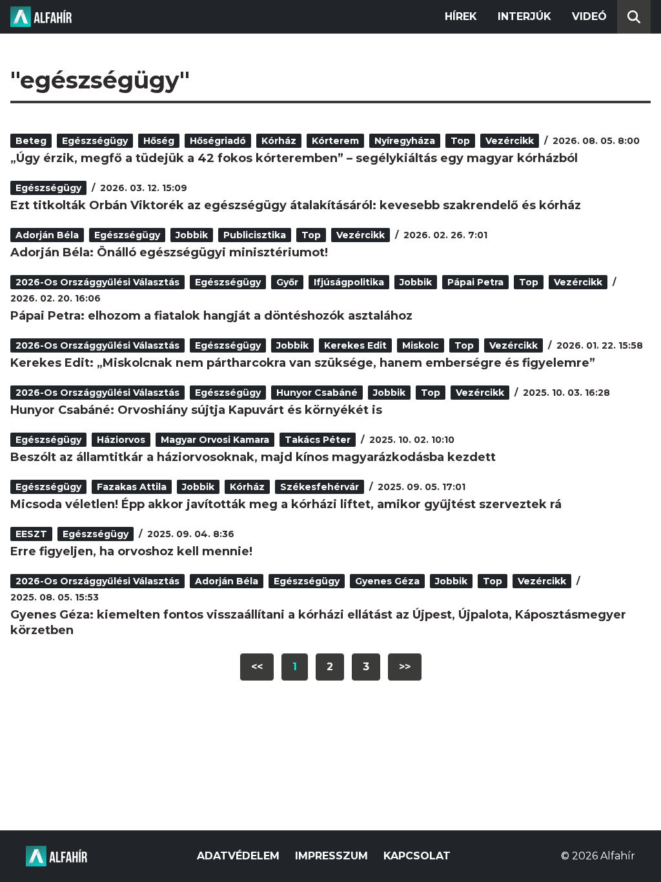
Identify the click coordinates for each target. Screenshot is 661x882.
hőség (158, 141)
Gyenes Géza (387, 581)
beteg (30, 141)
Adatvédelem (238, 856)
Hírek (461, 16)
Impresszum (331, 856)
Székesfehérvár (319, 487)
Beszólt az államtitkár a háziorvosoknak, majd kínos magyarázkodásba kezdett (253, 457)
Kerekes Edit (355, 345)
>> (405, 667)
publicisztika (254, 235)
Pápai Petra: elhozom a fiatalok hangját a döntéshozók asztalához (211, 316)
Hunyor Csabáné (317, 392)
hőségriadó (218, 141)
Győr (287, 282)
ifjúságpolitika (349, 282)
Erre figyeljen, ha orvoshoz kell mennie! (131, 551)
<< (257, 667)
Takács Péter (318, 440)
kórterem (335, 141)
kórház (278, 141)
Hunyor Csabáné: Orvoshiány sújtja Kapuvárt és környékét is (196, 410)
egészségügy (95, 141)
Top (460, 141)
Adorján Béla (47, 235)
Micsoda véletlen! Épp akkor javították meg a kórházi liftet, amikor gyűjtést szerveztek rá (286, 504)
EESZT (31, 534)
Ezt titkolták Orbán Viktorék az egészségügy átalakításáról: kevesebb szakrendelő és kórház (295, 205)
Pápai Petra (475, 282)
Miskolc (420, 345)
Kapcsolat (417, 856)
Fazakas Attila (132, 487)
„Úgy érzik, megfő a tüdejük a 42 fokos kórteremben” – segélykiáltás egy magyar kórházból (294, 158)
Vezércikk (509, 141)
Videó (589, 16)
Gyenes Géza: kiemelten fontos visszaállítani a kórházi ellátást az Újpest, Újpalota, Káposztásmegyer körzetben (318, 622)
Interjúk (524, 16)
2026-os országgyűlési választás (97, 282)
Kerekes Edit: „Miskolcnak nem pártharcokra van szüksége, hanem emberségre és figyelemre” (302, 363)
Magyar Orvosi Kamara (215, 440)
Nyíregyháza (404, 141)
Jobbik (192, 235)
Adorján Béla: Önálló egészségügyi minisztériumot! (169, 252)
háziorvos (121, 440)
